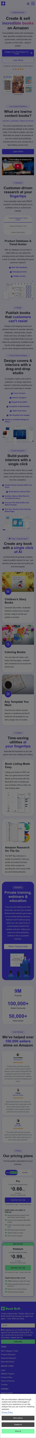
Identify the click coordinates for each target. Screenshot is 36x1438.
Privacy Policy (7, 1412)
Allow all (18, 1431)
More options (18, 1418)
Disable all (18, 1425)
